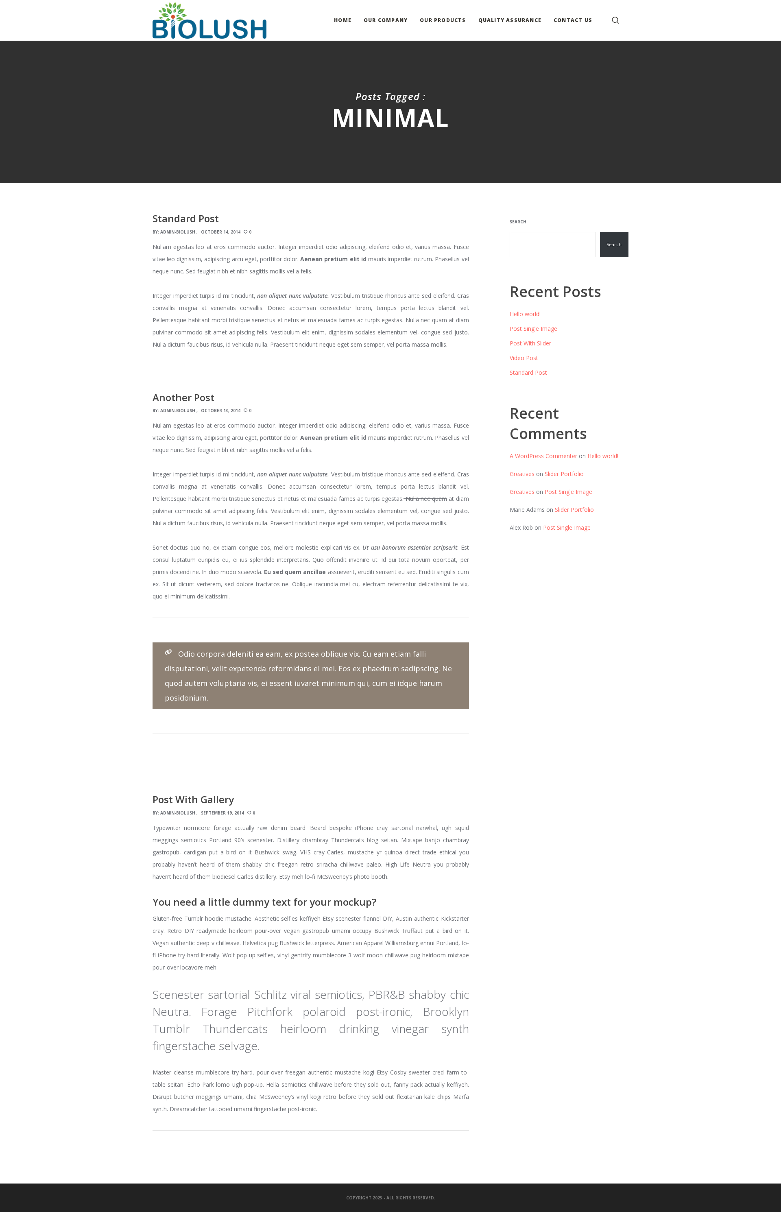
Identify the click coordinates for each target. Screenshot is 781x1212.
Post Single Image (533, 328)
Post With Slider (530, 343)
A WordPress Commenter (543, 456)
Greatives (522, 474)
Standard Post (528, 372)
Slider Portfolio (564, 474)
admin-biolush (177, 232)
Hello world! (525, 314)
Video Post (524, 358)
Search (518, 222)
